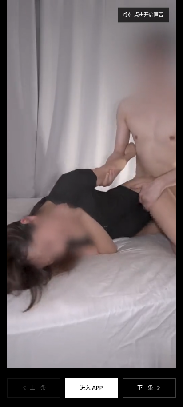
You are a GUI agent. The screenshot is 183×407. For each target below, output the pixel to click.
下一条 (145, 387)
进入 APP (91, 387)
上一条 (38, 387)
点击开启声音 (148, 15)
